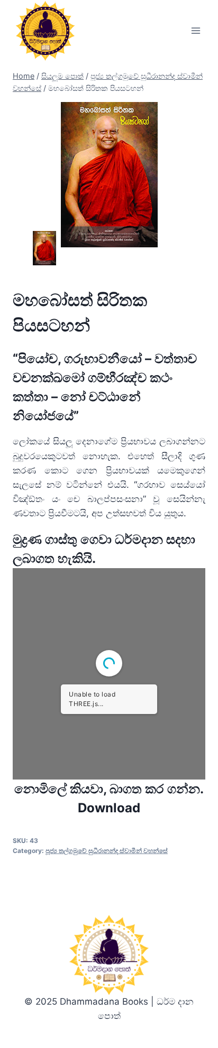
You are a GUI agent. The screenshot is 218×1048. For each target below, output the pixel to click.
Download (109, 807)
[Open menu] (195, 31)
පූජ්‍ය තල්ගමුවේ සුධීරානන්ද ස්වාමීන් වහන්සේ (107, 851)
